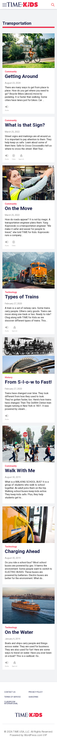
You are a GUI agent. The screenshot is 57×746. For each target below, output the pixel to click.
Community (11, 71)
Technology (11, 292)
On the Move (18, 208)
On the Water (19, 632)
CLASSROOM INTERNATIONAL (11, 703)
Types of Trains (22, 297)
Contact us (9, 692)
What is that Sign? (25, 125)
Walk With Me (20, 470)
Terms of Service (12, 697)
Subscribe (33, 697)
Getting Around (21, 76)
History (8, 377)
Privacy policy (36, 692)
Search (53, 4)
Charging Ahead (22, 551)
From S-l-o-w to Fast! (28, 382)
